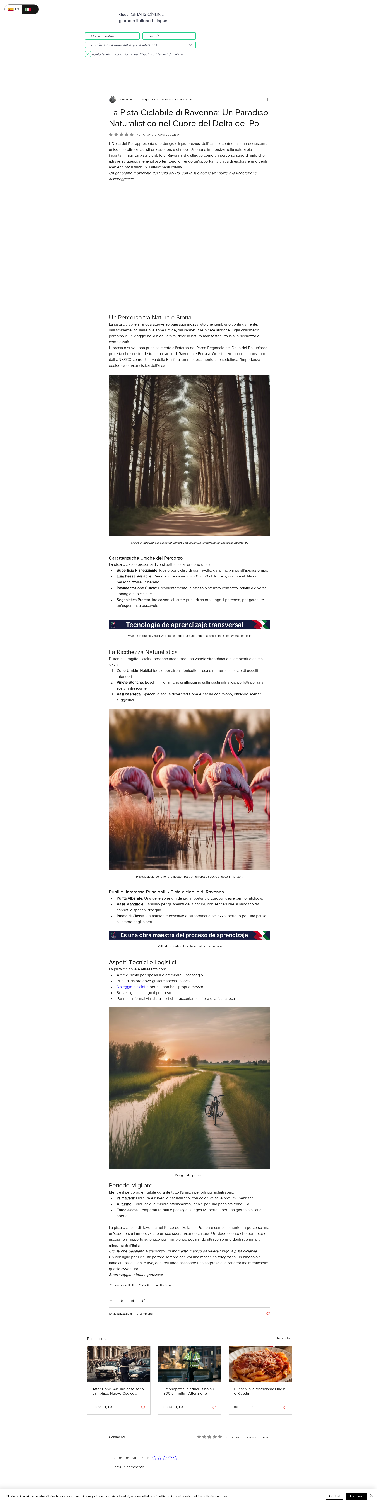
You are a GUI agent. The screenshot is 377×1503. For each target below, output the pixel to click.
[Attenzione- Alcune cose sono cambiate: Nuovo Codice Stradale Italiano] (118, 1289)
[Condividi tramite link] (143, 1226)
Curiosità (144, 1211)
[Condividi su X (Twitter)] (122, 1226)
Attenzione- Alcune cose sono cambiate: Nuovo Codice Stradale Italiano (118, 1316)
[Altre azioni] (267, 99)
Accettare (356, 1496)
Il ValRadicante (163, 1211)
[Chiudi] (371, 1496)
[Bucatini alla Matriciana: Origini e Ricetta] (260, 1289)
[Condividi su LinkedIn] (132, 1226)
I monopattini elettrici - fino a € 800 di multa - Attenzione (189, 1316)
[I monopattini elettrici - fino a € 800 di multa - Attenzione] (189, 1289)
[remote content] (189, 210)
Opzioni (334, 1496)
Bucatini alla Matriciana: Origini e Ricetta (260, 1316)
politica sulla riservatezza (210, 1496)
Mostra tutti (284, 1263)
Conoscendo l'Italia (122, 1211)
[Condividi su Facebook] (111, 1226)
